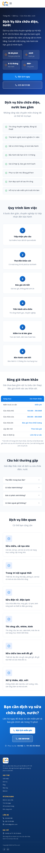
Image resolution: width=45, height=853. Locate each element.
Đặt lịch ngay (24, 76)
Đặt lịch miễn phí (24, 730)
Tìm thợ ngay (7, 803)
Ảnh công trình (7, 809)
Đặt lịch (5, 791)
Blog (4, 785)
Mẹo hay (5, 788)
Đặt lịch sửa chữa (8, 800)
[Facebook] (4, 849)
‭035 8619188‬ (24, 85)
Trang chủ (6, 16)
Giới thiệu (6, 778)
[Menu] (10, 3)
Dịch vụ (15, 16)
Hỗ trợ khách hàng (8, 806)
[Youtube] (7, 849)
